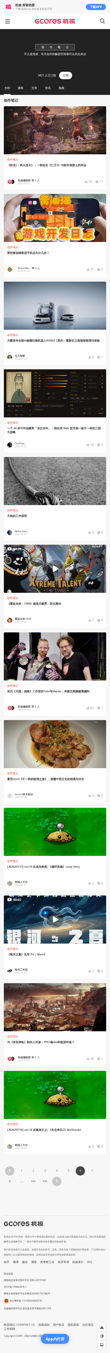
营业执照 (8, 1273)
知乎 (6, 1262)
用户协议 (58, 1325)
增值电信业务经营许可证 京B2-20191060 (25, 1280)
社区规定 (88, 1325)
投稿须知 (44, 1325)
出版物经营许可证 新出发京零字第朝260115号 (27, 1308)
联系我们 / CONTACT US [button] (19, 1325)
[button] (9, 1171)
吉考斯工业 (47, 1262)
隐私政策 (73, 1325)
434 (33, 1181)
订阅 (66, 75)
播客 (34, 1262)
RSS (89, 1262)
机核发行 (78, 1262)
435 (45, 1181)
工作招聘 (9, 1329)
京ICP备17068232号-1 (15, 1286)
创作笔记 (12, 159)
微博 (16, 1262)
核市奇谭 (63, 1262)
